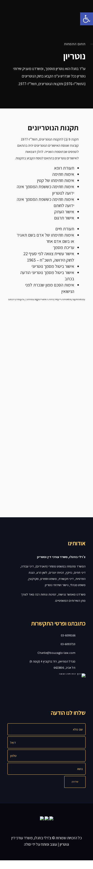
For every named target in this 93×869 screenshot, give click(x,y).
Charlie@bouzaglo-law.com (56, 653)
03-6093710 (68, 644)
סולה (27, 844)
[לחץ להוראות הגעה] (84, 664)
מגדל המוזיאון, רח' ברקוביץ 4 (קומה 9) (52, 661)
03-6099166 (68, 635)
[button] (86, 18)
